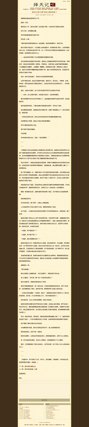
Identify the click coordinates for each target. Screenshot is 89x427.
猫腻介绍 (43, 8)
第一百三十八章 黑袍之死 (24, 412)
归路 (64, 424)
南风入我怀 (26, 424)
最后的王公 (31, 424)
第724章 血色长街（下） (50, 418)
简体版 (64, 1)
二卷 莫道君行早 (32, 9)
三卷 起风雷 (38, 9)
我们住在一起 (52, 424)
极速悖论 (47, 424)
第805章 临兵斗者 (49, 416)
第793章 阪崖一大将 (31, 369)
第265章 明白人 (49, 411)
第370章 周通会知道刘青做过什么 (52, 405)
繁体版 (68, 1)
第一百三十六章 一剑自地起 (25, 415)
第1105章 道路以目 (49, 412)
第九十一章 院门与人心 (50, 415)
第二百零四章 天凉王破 (50, 408)
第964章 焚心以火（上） (50, 414)
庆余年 (52, 8)
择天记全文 (32, 8)
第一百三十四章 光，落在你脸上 (25, 418)
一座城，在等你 (41, 424)
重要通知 (21, 408)
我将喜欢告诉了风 (58, 424)
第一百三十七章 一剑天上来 (25, 414)
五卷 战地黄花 (50, 9)
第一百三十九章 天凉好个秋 (25, 411)
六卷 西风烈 (56, 9)
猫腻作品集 (48, 8)
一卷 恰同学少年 (26, 9)
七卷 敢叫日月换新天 (63, 9)
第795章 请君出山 (30, 366)
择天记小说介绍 (38, 8)
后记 (20, 405)
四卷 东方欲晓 (44, 9)
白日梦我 (36, 424)
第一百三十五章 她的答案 (24, 416)
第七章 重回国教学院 (50, 407)
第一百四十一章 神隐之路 (24, 407)
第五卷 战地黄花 (43, 14)
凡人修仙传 (57, 8)
